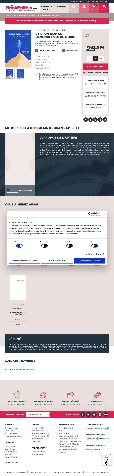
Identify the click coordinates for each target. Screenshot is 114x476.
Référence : (39, 56)
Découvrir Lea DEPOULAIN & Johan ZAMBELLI (19, 191)
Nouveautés (9, 454)
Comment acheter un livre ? (68, 439)
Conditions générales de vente (39, 472)
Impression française (16, 401)
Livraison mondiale (43, 401)
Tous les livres (10, 446)
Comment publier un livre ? (68, 436)
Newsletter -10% (38, 428)
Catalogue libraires (11, 462)
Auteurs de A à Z (11, 457)
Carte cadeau (36, 441)
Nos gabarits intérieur (66, 447)
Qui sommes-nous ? (78, 1)
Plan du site (63, 452)
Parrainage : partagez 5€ (40, 436)
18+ (6, 460)
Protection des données (74, 472)
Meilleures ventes (11, 452)
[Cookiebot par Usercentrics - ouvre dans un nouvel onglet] (90, 214)
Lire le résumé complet (48, 50)
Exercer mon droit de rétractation (96, 472)
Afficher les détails (93, 254)
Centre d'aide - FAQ (66, 428)
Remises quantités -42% (40, 431)
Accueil (8, 15)
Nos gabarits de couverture (68, 449)
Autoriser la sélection (57, 261)
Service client (97, 401)
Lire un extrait (72, 50)
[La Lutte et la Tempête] (17, 287)
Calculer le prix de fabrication (69, 444)
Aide (106, 1)
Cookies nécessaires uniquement (24, 261)
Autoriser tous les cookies (89, 261)
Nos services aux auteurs (13, 436)
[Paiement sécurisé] (95, 96)
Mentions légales (58, 472)
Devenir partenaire (38, 452)
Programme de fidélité (39, 439)
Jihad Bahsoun (18, 308)
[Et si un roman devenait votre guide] (18, 66)
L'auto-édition (9, 431)
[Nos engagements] (95, 107)
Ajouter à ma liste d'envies (97, 73)
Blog (101, 1)
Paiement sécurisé (70, 401)
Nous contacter (93, 1)
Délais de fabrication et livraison (70, 441)
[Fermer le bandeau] (104, 214)
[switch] (44, 246)
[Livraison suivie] (95, 84)
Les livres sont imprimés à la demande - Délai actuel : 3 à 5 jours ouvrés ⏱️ (57, 21)
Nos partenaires (37, 454)
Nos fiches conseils (11, 433)
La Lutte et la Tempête (17, 313)
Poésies (17, 319)
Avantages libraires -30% (40, 433)
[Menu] (110, 455)
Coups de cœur (10, 449)
